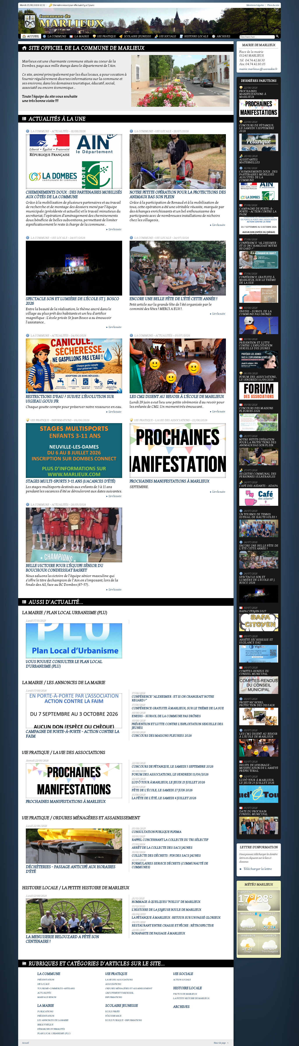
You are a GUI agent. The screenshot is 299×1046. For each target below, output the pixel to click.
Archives (223, 36)
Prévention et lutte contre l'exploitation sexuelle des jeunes (255, 345)
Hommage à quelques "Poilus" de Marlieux (166, 902)
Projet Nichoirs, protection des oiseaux (257, 704)
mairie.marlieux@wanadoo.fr (258, 69)
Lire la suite (113, 229)
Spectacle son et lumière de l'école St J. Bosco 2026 (257, 580)
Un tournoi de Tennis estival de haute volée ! (258, 516)
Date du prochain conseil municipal (253, 813)
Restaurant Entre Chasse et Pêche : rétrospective (173, 925)
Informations (61, 420)
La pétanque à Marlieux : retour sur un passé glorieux (176, 917)
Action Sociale (182, 979)
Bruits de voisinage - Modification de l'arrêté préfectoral (258, 768)
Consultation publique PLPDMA (156, 832)
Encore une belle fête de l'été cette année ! (173, 299)
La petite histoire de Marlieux (191, 998)
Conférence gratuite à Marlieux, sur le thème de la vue (178, 708)
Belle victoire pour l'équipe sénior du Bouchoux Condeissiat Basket (64, 568)
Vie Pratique (106, 36)
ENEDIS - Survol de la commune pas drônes (166, 716)
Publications (45, 1011)
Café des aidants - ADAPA (258, 486)
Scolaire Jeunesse (137, 36)
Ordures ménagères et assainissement (128, 988)
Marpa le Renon (46, 997)
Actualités (60, 131)
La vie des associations (172, 420)
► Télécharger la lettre (255, 869)
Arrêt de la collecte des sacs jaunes (162, 848)
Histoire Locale (196, 36)
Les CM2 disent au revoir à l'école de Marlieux (177, 396)
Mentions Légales (255, 5)
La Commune (56, 36)
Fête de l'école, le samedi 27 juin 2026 (162, 790)
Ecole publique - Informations (123, 1020)
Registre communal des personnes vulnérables (257, 475)
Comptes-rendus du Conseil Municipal (254, 673)
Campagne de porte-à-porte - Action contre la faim (257, 211)
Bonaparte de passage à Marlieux (158, 933)
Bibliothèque (45, 1024)
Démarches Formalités (51, 1029)
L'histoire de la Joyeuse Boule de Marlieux (166, 910)
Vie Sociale (167, 36)
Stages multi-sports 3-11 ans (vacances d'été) (70, 481)
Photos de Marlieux (185, 994)
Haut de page (220, 1043)
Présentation (45, 979)
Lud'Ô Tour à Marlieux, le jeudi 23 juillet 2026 (168, 782)
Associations (113, 984)
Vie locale (163, 131)
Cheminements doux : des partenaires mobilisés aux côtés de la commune (74, 194)
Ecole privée (112, 1011)
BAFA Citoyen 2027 (252, 611)
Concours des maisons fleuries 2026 (162, 736)
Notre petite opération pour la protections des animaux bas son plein (257, 442)
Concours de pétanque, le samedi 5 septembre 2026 (172, 766)
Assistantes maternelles (249, 161)
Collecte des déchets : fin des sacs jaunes (166, 855)
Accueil (33, 36)
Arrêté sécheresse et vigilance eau (256, 641)
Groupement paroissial (119, 992)
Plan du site (273, 5)
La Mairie (81, 36)
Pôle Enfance (113, 1015)
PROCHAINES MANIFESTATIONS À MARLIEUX (169, 481)
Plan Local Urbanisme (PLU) (54, 1033)
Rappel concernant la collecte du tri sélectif (170, 840)
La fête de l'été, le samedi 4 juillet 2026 (164, 798)
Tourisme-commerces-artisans (56, 988)
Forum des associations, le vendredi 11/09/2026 (170, 774)
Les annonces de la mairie (53, 1020)
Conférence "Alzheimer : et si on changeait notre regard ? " (258, 246)
